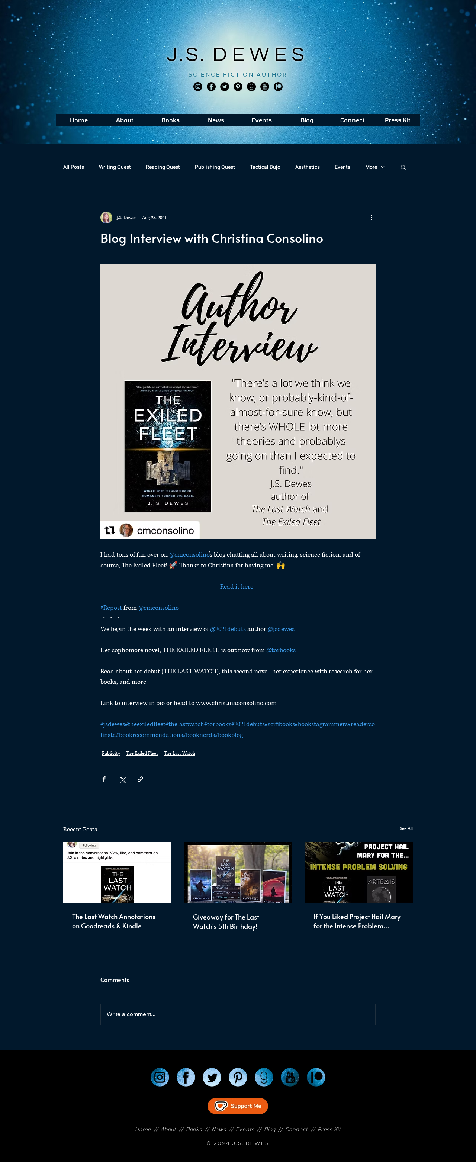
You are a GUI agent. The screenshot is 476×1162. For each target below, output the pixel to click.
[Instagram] (197, 86)
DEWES (261, 54)
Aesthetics (307, 167)
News (219, 1129)
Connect (296, 1129)
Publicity (111, 753)
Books (194, 1129)
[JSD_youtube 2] (264, 86)
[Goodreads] (251, 86)
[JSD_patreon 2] (278, 86)
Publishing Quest (215, 167)
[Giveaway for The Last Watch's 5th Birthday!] (238, 872)
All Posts (73, 167)
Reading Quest (163, 167)
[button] (403, 167)
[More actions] (371, 217)
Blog (270, 1129)
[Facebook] (211, 86)
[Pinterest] (238, 86)
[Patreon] (316, 1077)
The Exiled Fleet (142, 753)
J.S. (190, 54)
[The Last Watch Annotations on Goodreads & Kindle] (117, 872)
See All (406, 828)
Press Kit (329, 1129)
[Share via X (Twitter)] (122, 779)
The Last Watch (179, 753)
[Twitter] (224, 86)
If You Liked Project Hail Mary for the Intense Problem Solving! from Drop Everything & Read (357, 921)
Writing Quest (115, 167)
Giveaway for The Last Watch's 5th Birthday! (226, 921)
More (371, 167)
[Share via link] (140, 779)
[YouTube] (290, 1077)
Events (342, 167)
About (168, 1129)
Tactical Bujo (265, 167)
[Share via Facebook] (103, 779)
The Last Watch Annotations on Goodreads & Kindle (113, 921)
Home (143, 1129)
